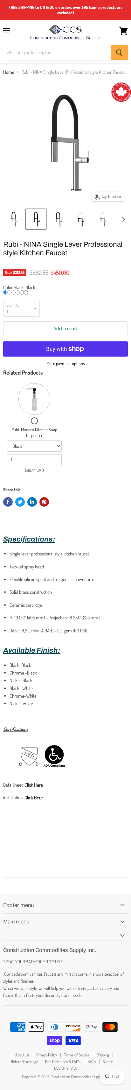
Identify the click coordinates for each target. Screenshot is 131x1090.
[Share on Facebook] (8, 502)
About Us (22, 1054)
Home (8, 72)
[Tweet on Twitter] (20, 502)
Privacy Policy (46, 1054)
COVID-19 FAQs (65, 1068)
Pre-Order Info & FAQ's (62, 1061)
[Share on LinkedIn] (32, 502)
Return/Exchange (24, 1061)
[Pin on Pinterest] (44, 502)
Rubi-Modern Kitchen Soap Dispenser (34, 432)
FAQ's (91, 1061)
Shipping (102, 1054)
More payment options (65, 363)
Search (108, 1061)
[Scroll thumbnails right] (122, 219)
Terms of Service (76, 1054)
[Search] (119, 52)
